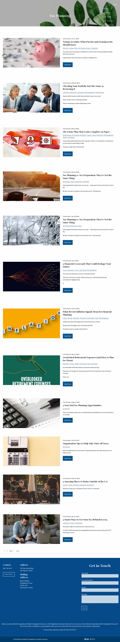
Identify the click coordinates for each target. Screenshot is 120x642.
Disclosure (56, 630)
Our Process (108, 21)
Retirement (100, 135)
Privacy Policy (48, 630)
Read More (67, 110)
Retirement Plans (108, 36)
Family (94, 135)
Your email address (94, 580)
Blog (115, 103)
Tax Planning (75, 135)
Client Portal (8, 574)
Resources (107, 76)
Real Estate (83, 135)
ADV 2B (68, 630)
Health (77, 364)
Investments (71, 137)
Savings (70, 318)
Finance (65, 137)
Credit (96, 318)
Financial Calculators (108, 82)
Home (115, 4)
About (105, 8)
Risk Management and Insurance (109, 64)
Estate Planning (107, 49)
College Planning (107, 71)
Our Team (107, 17)
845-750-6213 (7, 568)
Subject (90, 587)
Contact (113, 107)
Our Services (108, 25)
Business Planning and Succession (109, 56)
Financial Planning (107, 30)
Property (88, 135)
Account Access (110, 99)
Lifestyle (65, 485)
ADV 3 (74, 630)
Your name (91, 573)
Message (91, 594)
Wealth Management (108, 42)
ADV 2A (62, 630)
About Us (107, 13)
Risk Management (108, 135)
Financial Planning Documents (108, 89)
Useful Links (108, 95)
